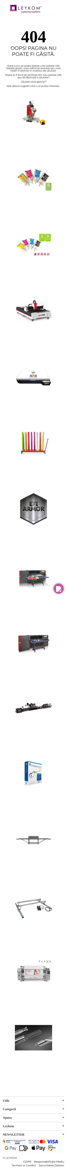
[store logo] (26, 9)
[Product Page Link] (33, 135)
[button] (58, 588)
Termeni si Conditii (24, 1165)
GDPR (27, 1161)
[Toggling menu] (5, 7)
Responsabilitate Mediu (49, 1161)
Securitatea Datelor (51, 1165)
